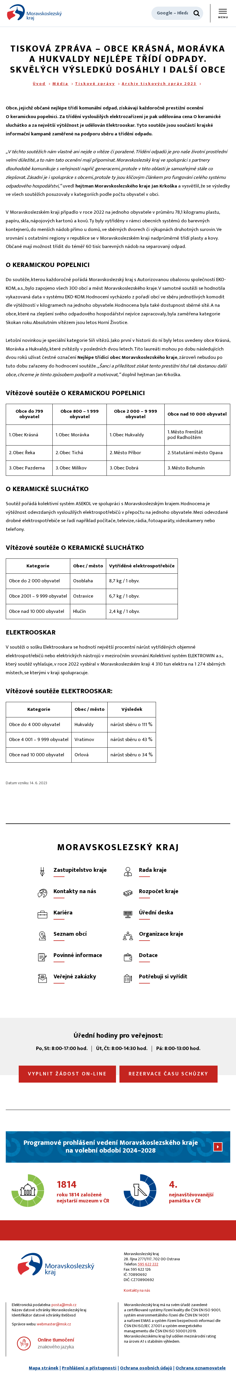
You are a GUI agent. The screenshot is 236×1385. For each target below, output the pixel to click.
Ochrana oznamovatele (201, 1368)
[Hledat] (196, 13)
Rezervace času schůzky (168, 1074)
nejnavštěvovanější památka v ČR (191, 1192)
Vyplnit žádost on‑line (67, 1074)
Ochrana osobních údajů (146, 1368)
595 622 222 (148, 1264)
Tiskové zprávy (95, 83)
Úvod (39, 83)
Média (60, 83)
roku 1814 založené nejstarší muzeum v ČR (83, 1192)
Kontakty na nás (137, 1290)
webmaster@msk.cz (54, 1324)
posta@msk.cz (64, 1304)
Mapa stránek (43, 1368)
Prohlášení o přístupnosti (89, 1368)
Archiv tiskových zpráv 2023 (159, 83)
